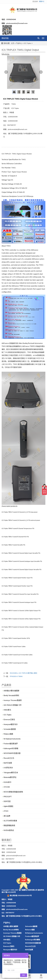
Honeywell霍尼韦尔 (11, 724)
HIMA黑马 (7, 710)
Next (41, 72)
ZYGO (6, 811)
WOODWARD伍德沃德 (12, 753)
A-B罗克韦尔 (8, 768)
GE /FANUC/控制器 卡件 (13, 705)
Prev (6, 72)
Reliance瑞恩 (8, 734)
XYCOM (7, 787)
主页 (12, 43)
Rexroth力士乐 (9, 758)
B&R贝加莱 (8, 763)
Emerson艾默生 (9, 719)
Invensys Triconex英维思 (13, 700)
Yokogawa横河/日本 (11, 772)
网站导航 (5, 38)
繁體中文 (41, 1)
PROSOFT (8, 797)
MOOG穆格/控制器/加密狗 (13, 792)
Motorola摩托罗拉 (10, 777)
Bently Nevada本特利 (11, 695)
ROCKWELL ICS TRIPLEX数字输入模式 (23, 673)
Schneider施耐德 (10, 729)
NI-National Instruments (12, 739)
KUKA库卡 (7, 782)
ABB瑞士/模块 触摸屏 (11, 691)
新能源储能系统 (9, 825)
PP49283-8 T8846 (16, 676)
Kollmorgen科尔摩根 (11, 748)
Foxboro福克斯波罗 (11, 744)
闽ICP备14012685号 (9, 892)
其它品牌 (7, 816)
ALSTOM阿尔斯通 (10, 821)
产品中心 (19, 43)
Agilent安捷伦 (8, 806)
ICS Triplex (27, 43)
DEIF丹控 (7, 801)
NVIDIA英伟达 (9, 830)
